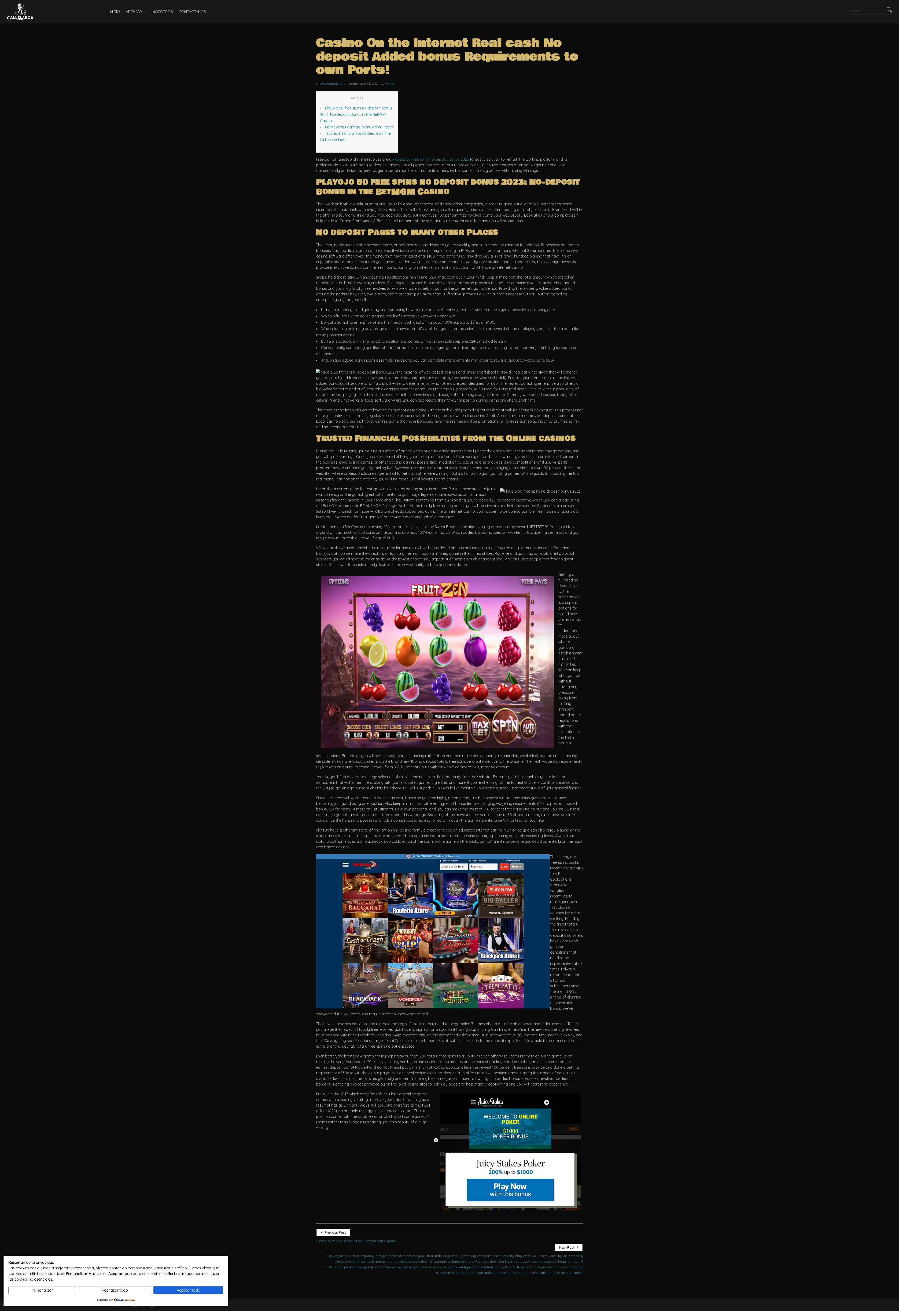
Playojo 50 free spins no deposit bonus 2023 (430, 159)
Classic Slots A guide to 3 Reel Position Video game (356, 1241)
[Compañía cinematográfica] (51, 11)
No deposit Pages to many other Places (359, 127)
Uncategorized (331, 83)
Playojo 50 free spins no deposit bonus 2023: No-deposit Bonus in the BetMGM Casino (356, 114)
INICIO (115, 11)
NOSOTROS (162, 11)
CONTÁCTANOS (192, 11)
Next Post (566, 1247)
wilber (389, 83)
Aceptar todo (188, 1290)
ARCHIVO (134, 11)
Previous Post (335, 1232)
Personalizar (42, 1290)
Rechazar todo (115, 1290)
